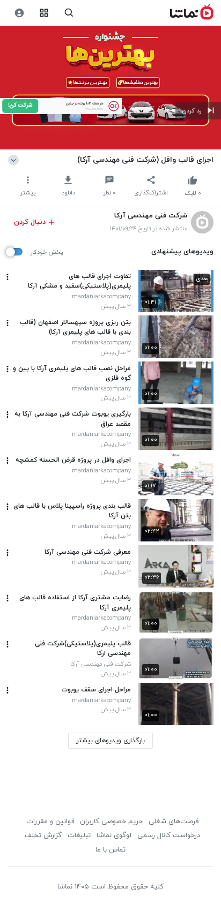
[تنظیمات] (19, 13)
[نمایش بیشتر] (15, 160)
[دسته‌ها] (44, 13)
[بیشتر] (7, 277)
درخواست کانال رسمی (168, 835)
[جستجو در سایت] (68, 13)
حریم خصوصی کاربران (111, 821)
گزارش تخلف (43, 835)
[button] (198, 110)
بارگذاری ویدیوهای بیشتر (110, 740)
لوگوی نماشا (114, 835)
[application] (110, 88)
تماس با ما (110, 850)
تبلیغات (79, 835)
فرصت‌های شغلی (173, 821)
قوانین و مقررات (50, 821)
